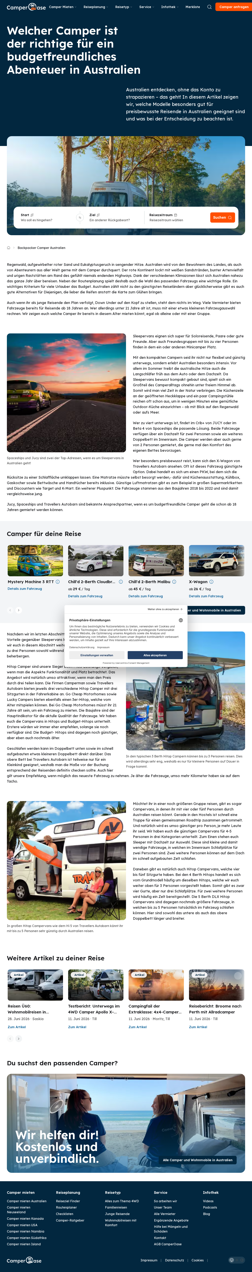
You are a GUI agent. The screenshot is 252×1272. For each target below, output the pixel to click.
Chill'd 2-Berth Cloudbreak (92, 581)
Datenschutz (174, 1260)
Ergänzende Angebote (171, 1220)
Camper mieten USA (22, 1225)
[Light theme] (236, 1260)
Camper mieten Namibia (25, 1231)
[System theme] (231, 1260)
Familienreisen (116, 1207)
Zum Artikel (17, 1027)
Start (25, 215)
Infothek (168, 7)
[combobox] (48, 220)
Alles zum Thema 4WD (122, 1201)
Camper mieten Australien (26, 1201)
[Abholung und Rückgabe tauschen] (80, 217)
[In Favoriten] (56, 976)
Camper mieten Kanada (25, 1219)
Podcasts (210, 1207)
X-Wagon (198, 581)
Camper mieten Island (24, 1244)
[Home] (8, 247)
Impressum (149, 1260)
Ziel (92, 215)
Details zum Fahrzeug (25, 589)
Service (145, 7)
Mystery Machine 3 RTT (31, 581)
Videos (208, 1201)
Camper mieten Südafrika (26, 1238)
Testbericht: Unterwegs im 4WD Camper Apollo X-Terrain (94, 1012)
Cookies (198, 1260)
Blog (206, 1214)
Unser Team (163, 1207)
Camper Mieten (61, 7)
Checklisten (64, 1214)
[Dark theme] (241, 1260)
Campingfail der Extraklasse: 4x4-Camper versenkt (154, 1012)
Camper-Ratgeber (70, 1220)
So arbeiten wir (165, 1201)
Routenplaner (66, 1207)
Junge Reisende (117, 1214)
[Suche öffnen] (209, 7)
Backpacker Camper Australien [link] (41, 248)
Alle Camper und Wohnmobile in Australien (206, 610)
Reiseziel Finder (68, 1201)
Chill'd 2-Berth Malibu (149, 581)
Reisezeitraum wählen (166, 220)
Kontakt (160, 1238)
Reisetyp (122, 7)
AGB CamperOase (168, 1244)
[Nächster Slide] (18, 610)
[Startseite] (26, 7)
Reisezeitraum (161, 215)
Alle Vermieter (164, 1214)
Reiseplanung (94, 7)
